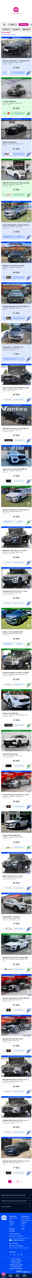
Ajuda (23, 1229)
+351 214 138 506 (17, 1246)
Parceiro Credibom (25, 1220)
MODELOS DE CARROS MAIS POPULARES (13, 1201)
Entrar (12, 24)
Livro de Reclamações (16, 1266)
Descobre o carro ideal (13, 1218)
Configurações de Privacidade (16, 1264)
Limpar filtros (27, 29)
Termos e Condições (16, 1259)
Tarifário (11, 1225)
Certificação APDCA (24, 1223)
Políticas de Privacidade (16, 1261)
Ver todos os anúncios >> (19, 72)
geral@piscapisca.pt (18, 1240)
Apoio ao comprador (12, 1222)
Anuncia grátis (23, 24)
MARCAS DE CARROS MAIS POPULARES (13, 1195)
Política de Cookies (16, 1263)
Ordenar (17, 29)
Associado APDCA (25, 1218)
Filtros (7, 29)
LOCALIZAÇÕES (6, 1206)
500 (18, 1181)
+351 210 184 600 (17, 1236)
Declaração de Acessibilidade (16, 1268)
